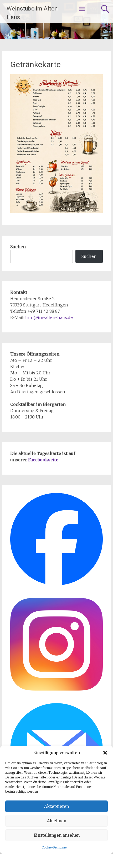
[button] (105, 752)
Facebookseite (43, 459)
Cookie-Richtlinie (54, 847)
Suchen (18, 246)
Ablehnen (56, 820)
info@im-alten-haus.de (49, 317)
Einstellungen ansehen (57, 835)
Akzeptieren (56, 806)
